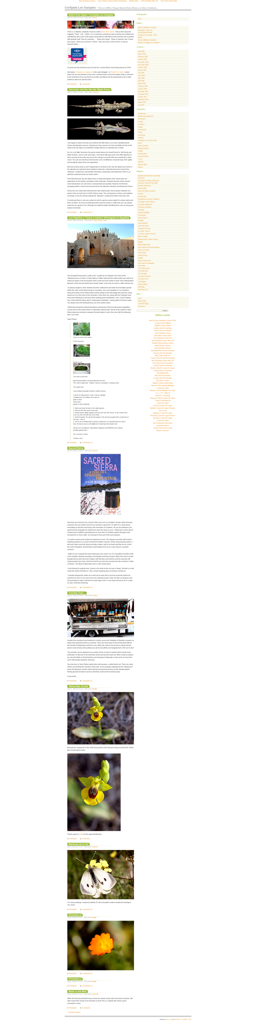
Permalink (73, 84)
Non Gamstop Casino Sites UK (163, 340)
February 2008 (143, 86)
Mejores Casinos (163, 430)
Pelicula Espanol (143, 148)
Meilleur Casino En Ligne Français (162, 408)
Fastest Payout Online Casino (162, 343)
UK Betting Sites (163, 373)
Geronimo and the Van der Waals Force (89, 89)
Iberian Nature (142, 218)
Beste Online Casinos (163, 346)
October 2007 (142, 97)
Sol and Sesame (143, 156)
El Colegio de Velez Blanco (146, 202)
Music (140, 143)
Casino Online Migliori (163, 323)
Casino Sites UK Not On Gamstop (163, 358)
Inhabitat (140, 220)
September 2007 (143, 99)
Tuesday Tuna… (77, 593)
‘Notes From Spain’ (117, 72)
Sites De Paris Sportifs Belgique (162, 385)
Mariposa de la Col (78, 844)
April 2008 (141, 81)
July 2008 (141, 73)
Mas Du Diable (142, 236)
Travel (140, 159)
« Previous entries (73, 1012)
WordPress (141, 306)
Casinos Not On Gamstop (162, 328)
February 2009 (143, 56)
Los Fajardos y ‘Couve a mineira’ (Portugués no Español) (99, 217)
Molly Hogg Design (144, 244)
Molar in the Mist (78, 991)
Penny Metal (142, 252)
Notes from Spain (143, 250)
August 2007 (142, 102)
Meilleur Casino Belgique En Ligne (162, 390)
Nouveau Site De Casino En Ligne (162, 398)
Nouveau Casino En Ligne (162, 418)
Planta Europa (142, 255)
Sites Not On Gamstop (163, 375)
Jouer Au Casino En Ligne (162, 406)
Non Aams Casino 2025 (162, 336)
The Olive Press (143, 279)
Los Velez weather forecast (147, 234)
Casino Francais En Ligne (162, 428)
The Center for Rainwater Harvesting (146, 264)
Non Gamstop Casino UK (163, 338)
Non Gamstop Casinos (163, 348)
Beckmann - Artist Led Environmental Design (145, 31)
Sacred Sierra (76, 448)
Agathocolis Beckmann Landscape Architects (149, 177)
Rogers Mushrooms (144, 260)
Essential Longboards (145, 204)
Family (140, 132)
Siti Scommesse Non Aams (162, 423)
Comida (94, 220)
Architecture (142, 113)
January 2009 (142, 59)
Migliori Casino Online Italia (163, 383)
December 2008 (143, 62)
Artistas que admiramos (145, 116)
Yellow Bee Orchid (78, 686)
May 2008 (141, 78)
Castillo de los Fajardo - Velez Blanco (147, 36)
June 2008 (141, 75)
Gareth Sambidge (143, 212)
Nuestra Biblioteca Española (147, 40)
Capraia (140, 193)
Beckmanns (142, 119)
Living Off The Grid (144, 228)
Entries (142, 301)
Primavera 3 (75, 978)
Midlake (140, 242)
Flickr (140, 19)
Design (140, 127)
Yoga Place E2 (142, 289)
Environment (142, 129)
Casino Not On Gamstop (162, 330)
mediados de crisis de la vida (147, 140)
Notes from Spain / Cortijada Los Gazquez (91, 14)
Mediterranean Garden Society (148, 239)
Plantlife (94, 689)
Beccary (168, 1019)
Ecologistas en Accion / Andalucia (148, 199)
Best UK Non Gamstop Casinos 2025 (162, 320)
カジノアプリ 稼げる (162, 393)
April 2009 (141, 51)
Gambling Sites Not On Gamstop (162, 351)
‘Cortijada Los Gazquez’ (84, 72)
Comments (86, 84)
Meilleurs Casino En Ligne (162, 413)
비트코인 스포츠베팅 (162, 395)
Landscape (95, 994)
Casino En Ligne (163, 388)
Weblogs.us (178, 1019)
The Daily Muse (143, 271)
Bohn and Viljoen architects (146, 191)
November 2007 (143, 94)
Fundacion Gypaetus (145, 207)
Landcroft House (143, 226)
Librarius (95, 450)
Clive (81, 834)
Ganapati (141, 210)
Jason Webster (143, 223)
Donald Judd (142, 196)
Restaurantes (142, 153)
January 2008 (142, 89)
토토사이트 (163, 410)
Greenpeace (142, 215)
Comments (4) (87, 909)
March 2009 (142, 54)
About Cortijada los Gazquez (147, 27)
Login (139, 298)
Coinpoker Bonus (162, 426)
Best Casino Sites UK (162, 355)
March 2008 (142, 83)
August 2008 (142, 70)
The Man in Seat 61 (144, 276)
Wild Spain (141, 287)
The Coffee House (144, 268)
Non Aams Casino (162, 381)
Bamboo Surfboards (144, 185)
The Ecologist (142, 273)
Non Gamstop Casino (163, 333)
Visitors (94, 17)
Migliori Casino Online (163, 326)
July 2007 (141, 105)
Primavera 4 (75, 915)
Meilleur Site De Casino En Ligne (163, 368)
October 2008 (142, 67)
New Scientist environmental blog (148, 247)
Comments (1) (87, 212)
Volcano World (142, 284)
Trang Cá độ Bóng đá (163, 400)
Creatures (95, 92)
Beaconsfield (142, 188)
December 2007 (143, 91)
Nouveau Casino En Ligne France (162, 416)
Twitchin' (140, 161)
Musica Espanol (143, 145)
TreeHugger (142, 281)
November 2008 (143, 65)
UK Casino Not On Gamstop (163, 363)
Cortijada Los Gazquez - (111, 7)
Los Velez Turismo (144, 231)
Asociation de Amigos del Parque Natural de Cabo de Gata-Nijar (148, 182)
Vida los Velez (102, 220)
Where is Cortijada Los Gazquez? (149, 42)
